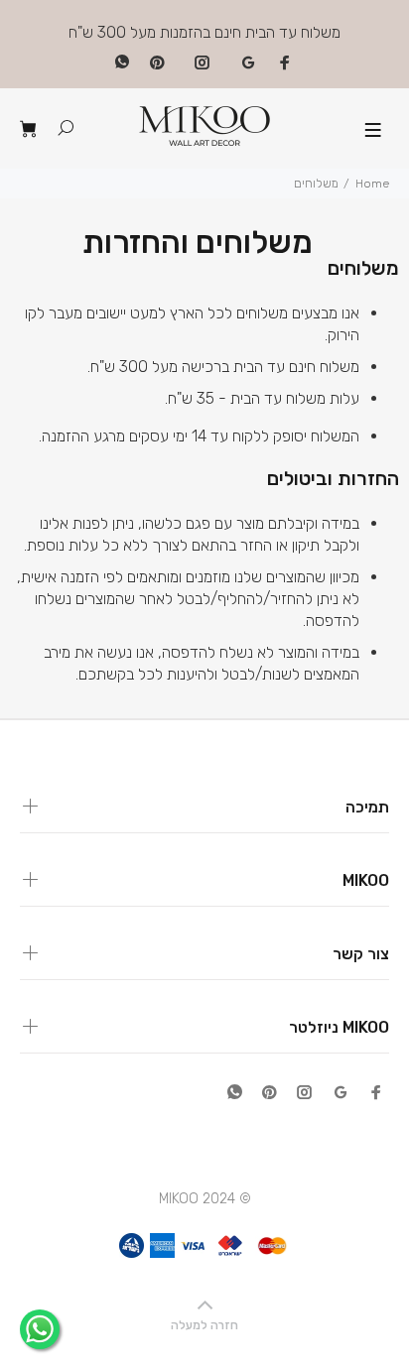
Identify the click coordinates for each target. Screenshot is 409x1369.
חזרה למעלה (204, 1325)
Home (372, 183)
